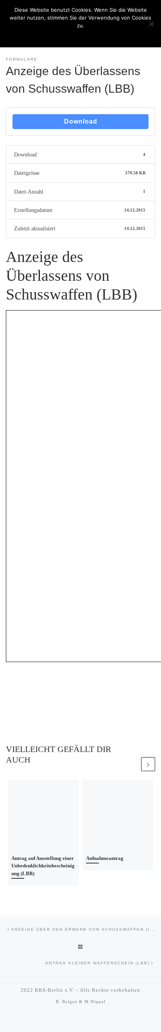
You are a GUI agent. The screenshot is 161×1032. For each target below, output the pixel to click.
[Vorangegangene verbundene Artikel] (133, 764)
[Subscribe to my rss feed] (75, 1020)
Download (80, 121)
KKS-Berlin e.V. (54, 990)
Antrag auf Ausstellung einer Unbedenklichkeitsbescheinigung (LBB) (43, 865)
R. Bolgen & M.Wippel (81, 1001)
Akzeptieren (80, 35)
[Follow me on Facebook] (86, 1020)
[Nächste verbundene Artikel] (148, 764)
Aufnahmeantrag (104, 858)
